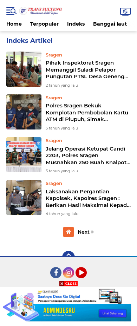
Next (84, 232)
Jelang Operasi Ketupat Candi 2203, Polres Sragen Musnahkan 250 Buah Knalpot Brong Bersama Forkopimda (86, 155)
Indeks (76, 24)
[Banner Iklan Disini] (68, 306)
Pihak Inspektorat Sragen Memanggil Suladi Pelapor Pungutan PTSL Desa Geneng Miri (85, 69)
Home (14, 24)
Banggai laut (110, 24)
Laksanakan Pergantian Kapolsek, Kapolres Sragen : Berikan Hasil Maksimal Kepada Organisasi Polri (88, 198)
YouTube (86, 281)
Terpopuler (44, 24)
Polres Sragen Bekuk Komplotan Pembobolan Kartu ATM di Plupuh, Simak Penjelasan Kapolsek (87, 112)
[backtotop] (68, 257)
